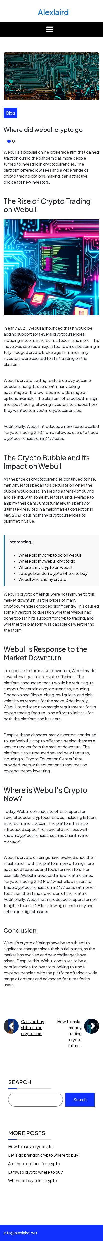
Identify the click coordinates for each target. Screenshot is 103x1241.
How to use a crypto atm (31, 1146)
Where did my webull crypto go (47, 561)
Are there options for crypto (34, 1163)
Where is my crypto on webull (45, 567)
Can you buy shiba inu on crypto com (32, 1027)
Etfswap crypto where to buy (35, 1172)
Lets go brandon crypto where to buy (53, 573)
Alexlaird (53, 12)
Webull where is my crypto (42, 579)
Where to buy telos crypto (32, 1180)
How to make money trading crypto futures (69, 1033)
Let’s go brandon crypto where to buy (43, 1155)
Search (19, 1082)
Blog (10, 113)
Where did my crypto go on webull (49, 555)
